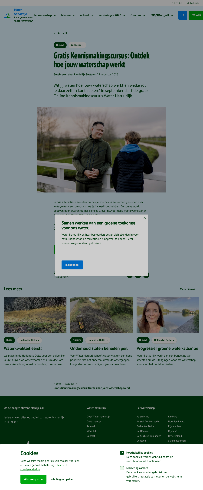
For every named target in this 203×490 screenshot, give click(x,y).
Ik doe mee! (72, 264)
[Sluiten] (144, 217)
